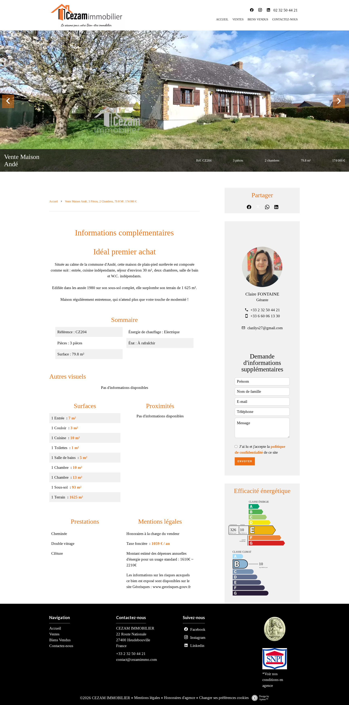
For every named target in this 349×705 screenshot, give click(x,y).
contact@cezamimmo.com (136, 659)
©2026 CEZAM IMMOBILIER (105, 698)
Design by (264, 698)
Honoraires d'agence (179, 698)
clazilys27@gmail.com (265, 328)
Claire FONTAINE (262, 294)
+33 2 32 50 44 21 (265, 310)
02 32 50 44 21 (285, 10)
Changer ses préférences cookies (224, 698)
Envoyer (245, 461)
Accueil (53, 201)
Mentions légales (147, 698)
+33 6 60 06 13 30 (265, 316)
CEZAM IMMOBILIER (135, 628)
